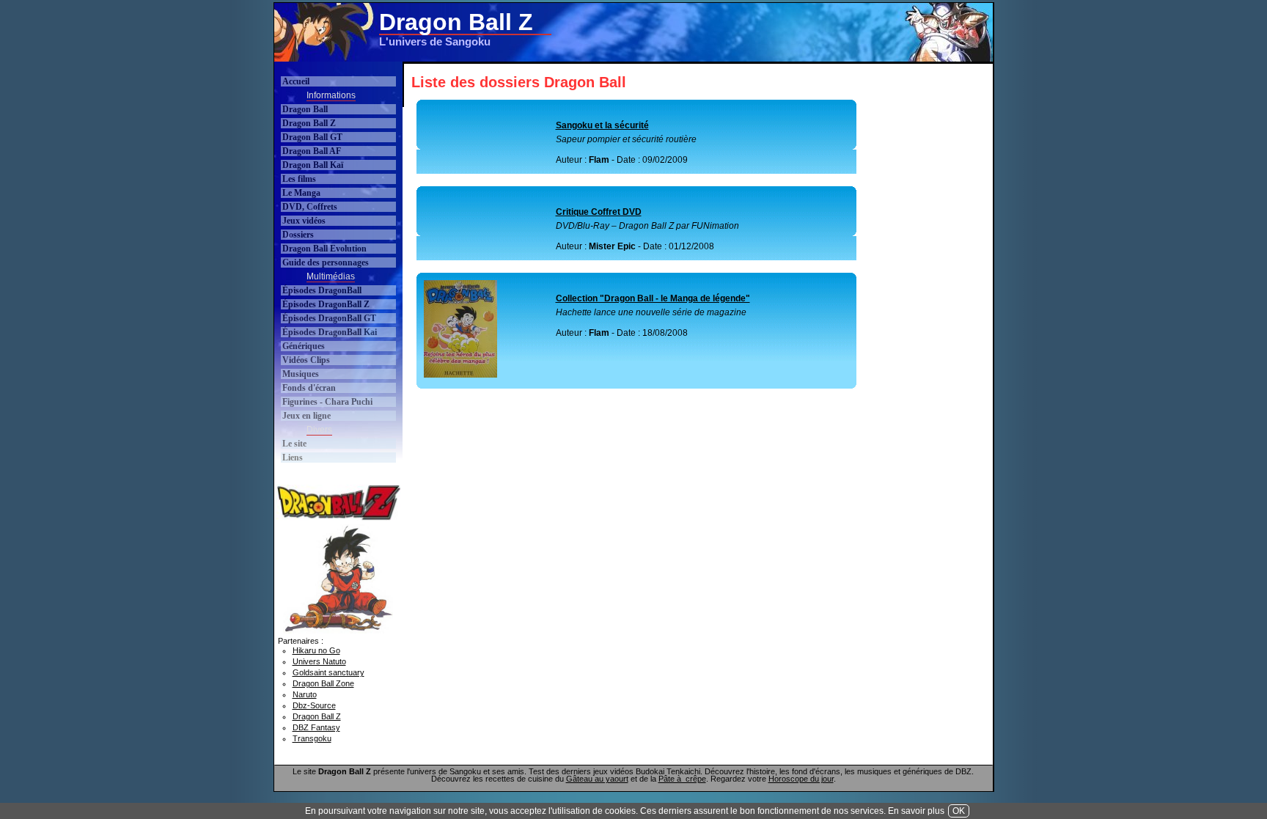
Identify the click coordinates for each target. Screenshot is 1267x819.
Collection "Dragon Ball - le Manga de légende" (653, 298)
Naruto (305, 694)
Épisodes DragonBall (321, 290)
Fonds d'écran (309, 388)
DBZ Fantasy (316, 727)
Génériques (303, 346)
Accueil (295, 81)
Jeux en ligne (306, 416)
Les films (299, 179)
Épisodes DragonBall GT (329, 318)
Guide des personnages (325, 262)
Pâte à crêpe (682, 778)
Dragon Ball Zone (323, 683)
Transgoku (312, 738)
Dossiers (298, 234)
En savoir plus (916, 811)
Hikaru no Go (316, 650)
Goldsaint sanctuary (328, 672)
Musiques (300, 374)
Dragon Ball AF (311, 151)
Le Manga (301, 193)
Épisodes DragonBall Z (326, 304)
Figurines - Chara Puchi (327, 402)
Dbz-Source (314, 705)
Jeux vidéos (304, 221)
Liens (292, 457)
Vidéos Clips (306, 360)
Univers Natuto (319, 661)
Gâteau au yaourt (597, 778)
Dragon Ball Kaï (312, 165)
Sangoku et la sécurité (602, 125)
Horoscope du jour (801, 778)
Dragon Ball (305, 109)
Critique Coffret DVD (599, 212)
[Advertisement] (724, 32)
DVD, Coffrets (309, 207)
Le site (294, 443)
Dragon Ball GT (312, 137)
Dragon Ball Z (309, 123)
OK (958, 811)
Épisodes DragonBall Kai (329, 332)
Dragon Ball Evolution (324, 248)
